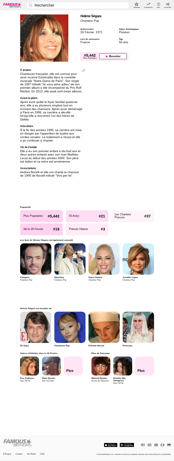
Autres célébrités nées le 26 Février (39, 353)
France (85, 42)
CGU (42, 454)
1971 (99, 32)
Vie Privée (31, 454)
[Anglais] (143, 445)
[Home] (44, 443)
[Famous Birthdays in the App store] (111, 445)
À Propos (7, 454)
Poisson (124, 32)
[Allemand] (169, 445)
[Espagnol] (149, 445)
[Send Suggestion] (84, 71)
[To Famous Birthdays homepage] (12, 5)
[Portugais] (156, 445)
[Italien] (162, 445)
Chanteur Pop (89, 20)
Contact (18, 454)
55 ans (123, 42)
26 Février (87, 32)
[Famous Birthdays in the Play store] (127, 445)
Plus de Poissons (100, 353)
